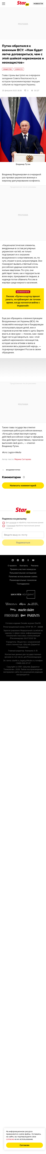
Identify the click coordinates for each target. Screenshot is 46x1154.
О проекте (12, 566)
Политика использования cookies (23, 577)
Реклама (34, 566)
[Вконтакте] (23, 560)
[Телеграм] (18, 560)
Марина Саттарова (22, 459)
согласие (12, 523)
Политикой (11, 526)
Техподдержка (23, 584)
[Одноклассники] (28, 560)
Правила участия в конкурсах (23, 569)
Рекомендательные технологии (23, 580)
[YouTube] (33, 560)
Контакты (24, 566)
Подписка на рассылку (14, 518)
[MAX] (13, 560)
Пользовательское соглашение (23, 573)
